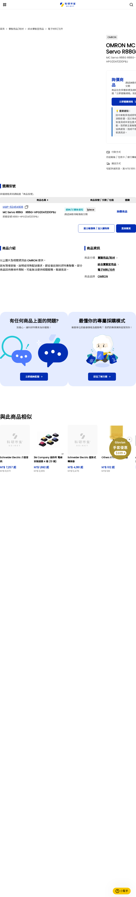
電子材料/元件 (55, 29)
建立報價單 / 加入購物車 (96, 228)
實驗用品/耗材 (16, 29)
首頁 (2, 29)
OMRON (103, 276)
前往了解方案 (100, 376)
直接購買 (126, 228)
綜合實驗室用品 (36, 29)
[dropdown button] (26, 207)
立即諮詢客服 (32, 376)
